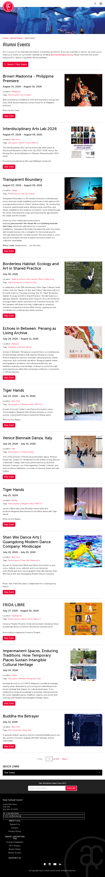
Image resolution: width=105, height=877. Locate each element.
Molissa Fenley (27, 452)
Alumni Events (16, 38)
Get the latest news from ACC (52, 783)
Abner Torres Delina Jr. (29, 143)
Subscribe (71, 788)
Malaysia (15, 344)
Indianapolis (16, 616)
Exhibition (12, 347)
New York (15, 139)
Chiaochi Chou (30, 282)
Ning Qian (27, 730)
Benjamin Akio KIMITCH (31, 404)
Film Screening (14, 730)
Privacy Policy (14, 831)
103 (57, 759)
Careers (14, 828)
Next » (65, 759)
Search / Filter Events (17, 64)
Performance (14, 95)
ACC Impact (14, 845)
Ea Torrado (26, 95)
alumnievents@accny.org (62, 55)
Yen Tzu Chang (27, 193)
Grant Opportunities (15, 838)
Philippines (16, 91)
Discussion (12, 143)
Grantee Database (14, 842)
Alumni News (15, 849)
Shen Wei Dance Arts (30, 560)
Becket (14, 500)
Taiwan (14, 190)
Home (5, 38)
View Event (9, 116)
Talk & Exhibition (15, 282)
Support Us (15, 824)
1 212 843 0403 (12, 813)
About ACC (15, 821)
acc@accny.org (15, 816)
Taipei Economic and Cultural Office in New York (32, 279)
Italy (13, 449)
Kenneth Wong (24, 347)
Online (14, 675)
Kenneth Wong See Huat (30, 678)
